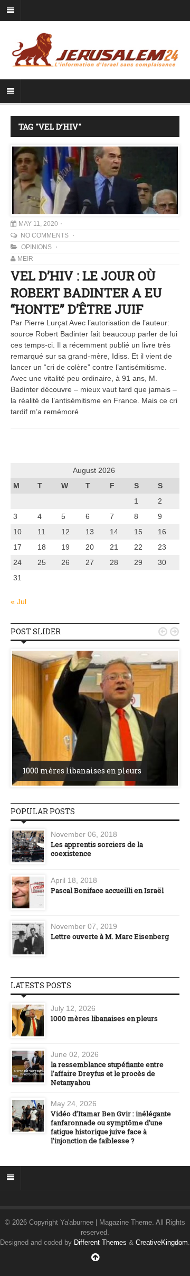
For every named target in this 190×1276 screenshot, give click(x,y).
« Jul (18, 601)
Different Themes (100, 1242)
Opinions (36, 247)
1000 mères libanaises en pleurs (82, 770)
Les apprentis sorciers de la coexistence (97, 849)
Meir (25, 258)
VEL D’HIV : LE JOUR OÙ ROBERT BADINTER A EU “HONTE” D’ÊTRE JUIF (86, 292)
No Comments (45, 235)
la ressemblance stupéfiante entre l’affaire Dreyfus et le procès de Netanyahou (107, 1073)
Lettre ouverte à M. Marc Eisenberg (110, 936)
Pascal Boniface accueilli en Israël (107, 890)
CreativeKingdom (162, 1242)
